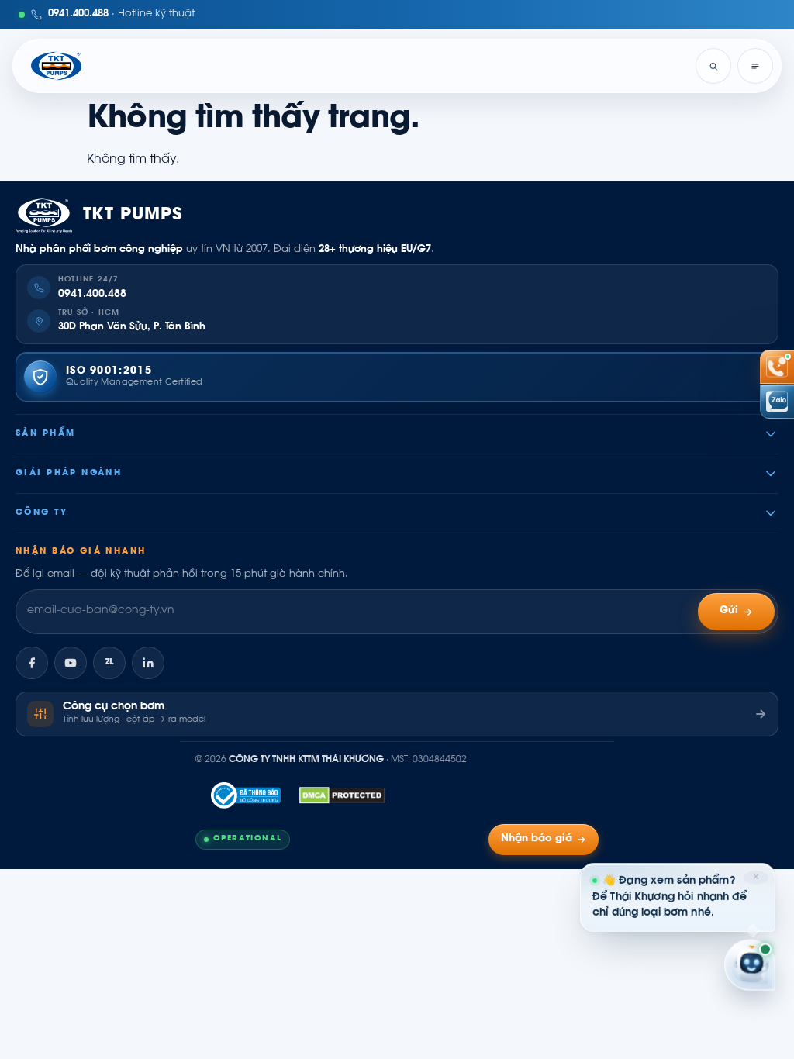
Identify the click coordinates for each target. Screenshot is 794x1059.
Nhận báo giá (536, 838)
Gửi (729, 611)
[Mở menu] (755, 66)
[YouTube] (70, 663)
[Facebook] (32, 663)
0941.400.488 (92, 294)
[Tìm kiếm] (713, 66)
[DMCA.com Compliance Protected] (342, 795)
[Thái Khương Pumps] (56, 65)
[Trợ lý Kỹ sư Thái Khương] (749, 965)
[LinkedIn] (148, 663)
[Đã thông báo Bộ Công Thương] (245, 795)
